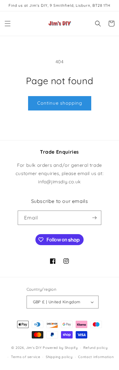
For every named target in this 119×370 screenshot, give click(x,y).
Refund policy (95, 348)
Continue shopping (59, 103)
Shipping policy (59, 357)
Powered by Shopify (60, 348)
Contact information (96, 357)
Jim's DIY (33, 348)
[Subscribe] (94, 218)
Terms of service (25, 357)
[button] (7, 23)
